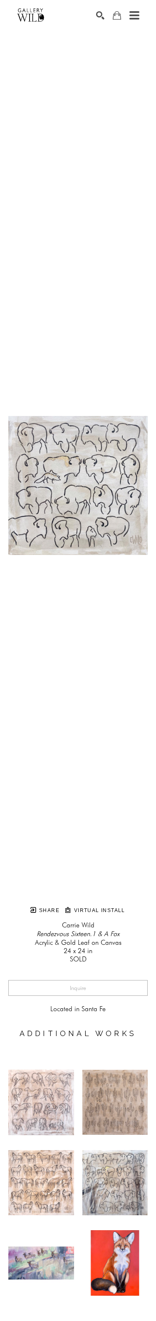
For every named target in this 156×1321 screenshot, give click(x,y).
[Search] (100, 15)
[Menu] (134, 15)
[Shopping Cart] (117, 15)
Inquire (78, 988)
